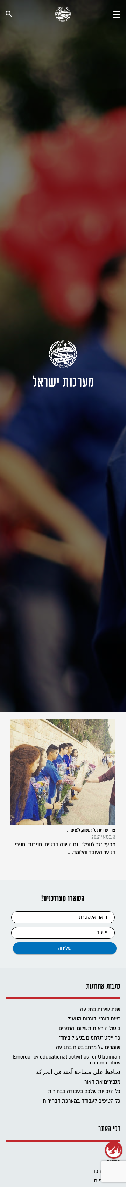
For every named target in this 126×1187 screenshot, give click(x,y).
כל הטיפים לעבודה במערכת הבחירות (81, 1101)
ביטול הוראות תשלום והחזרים (89, 1028)
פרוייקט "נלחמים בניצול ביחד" (89, 1038)
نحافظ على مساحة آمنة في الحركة (78, 1072)
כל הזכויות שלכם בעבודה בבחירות (84, 1091)
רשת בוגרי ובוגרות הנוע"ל (94, 1019)
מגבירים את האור (102, 1082)
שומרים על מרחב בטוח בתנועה (88, 1047)
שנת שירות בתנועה (100, 1009)
